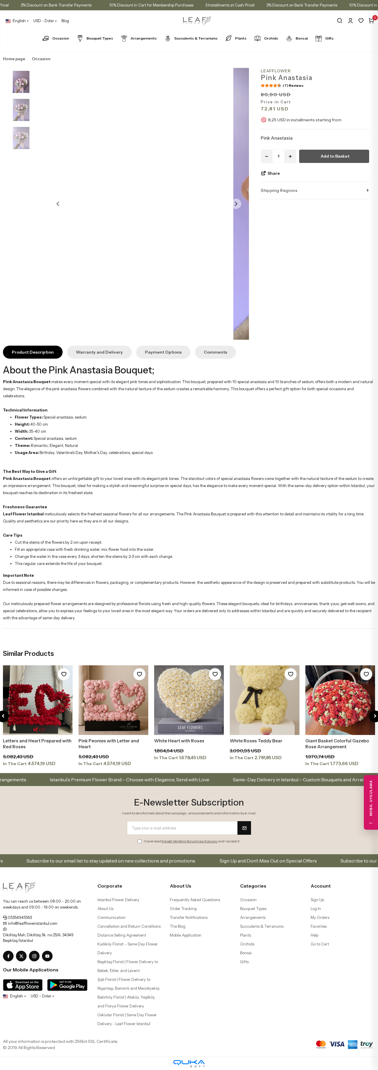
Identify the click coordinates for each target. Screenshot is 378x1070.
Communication (111, 917)
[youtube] (48, 956)
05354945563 (19, 917)
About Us (105, 908)
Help (314, 935)
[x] (22, 956)
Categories (253, 886)
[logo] (19, 887)
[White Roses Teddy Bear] (264, 700)
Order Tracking (183, 908)
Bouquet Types (100, 38)
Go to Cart (320, 944)
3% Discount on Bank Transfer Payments (56, 5)
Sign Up (317, 899)
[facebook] (9, 956)
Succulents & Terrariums (196, 38)
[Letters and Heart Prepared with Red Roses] (38, 700)
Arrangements (144, 38)
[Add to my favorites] (64, 674)
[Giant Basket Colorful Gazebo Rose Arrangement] (340, 700)
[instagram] (35, 956)
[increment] (290, 156)
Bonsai (302, 38)
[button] (58, 204)
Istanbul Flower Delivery (118, 899)
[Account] (350, 20)
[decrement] (267, 156)
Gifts (329, 38)
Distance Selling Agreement (121, 935)
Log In (316, 908)
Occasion (60, 38)
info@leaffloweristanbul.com (32, 923)
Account (321, 886)
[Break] (340, 20)
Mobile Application (185, 935)
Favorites (319, 926)
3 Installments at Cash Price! (230, 5)
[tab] (33, 352)
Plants (241, 38)
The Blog (177, 926)
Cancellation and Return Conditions (129, 926)
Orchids (271, 38)
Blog (65, 20)
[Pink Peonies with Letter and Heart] (113, 700)
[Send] (244, 828)
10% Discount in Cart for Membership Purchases (151, 5)
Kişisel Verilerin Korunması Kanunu (189, 841)
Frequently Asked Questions (195, 899)
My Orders (320, 917)
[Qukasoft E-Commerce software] (189, 1063)
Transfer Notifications (189, 917)
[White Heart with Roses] (189, 700)
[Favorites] (361, 20)
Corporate (109, 886)
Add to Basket (335, 156)
